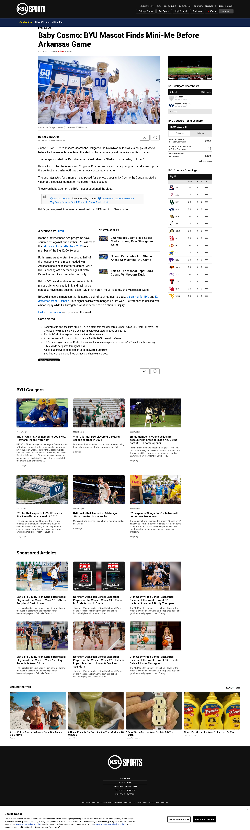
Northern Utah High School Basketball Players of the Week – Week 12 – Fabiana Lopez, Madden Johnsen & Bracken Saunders (98, 661)
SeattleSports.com (159, 802)
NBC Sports (198, 6)
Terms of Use (21, 824)
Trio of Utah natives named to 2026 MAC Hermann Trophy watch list (41, 438)
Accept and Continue (204, 819)
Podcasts (197, 11)
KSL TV (158, 6)
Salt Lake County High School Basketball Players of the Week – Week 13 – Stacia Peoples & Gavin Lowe (41, 600)
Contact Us (125, 782)
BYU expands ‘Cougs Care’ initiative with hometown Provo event (154, 515)
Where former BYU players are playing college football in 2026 (96, 438)
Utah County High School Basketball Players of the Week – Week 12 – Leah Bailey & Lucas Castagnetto (154, 660)
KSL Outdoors (184, 6)
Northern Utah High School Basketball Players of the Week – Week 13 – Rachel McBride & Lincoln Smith (98, 600)
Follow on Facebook (125, 790)
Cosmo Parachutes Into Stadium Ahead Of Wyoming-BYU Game (132, 258)
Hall (40, 312)
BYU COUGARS (44, 28)
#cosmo (106, 198)
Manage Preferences (179, 819)
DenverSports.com (109, 802)
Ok (247, 809)
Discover (209, 6)
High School (181, 11)
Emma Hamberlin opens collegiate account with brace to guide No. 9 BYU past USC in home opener (153, 440)
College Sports (146, 11)
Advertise (125, 778)
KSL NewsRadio (170, 6)
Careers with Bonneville (125, 786)
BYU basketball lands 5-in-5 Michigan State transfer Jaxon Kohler (95, 515)
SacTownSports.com (141, 802)
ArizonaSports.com (90, 802)
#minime (127, 198)
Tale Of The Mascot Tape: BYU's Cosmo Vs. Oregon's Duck (132, 272)
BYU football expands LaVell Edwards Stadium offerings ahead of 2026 (39, 515)
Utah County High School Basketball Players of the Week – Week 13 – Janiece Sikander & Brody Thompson (152, 600)
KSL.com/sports (146, 6)
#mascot (116, 198)
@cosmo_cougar (60, 198)
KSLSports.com (124, 802)
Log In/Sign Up (227, 6)
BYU (61, 231)
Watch (212, 11)
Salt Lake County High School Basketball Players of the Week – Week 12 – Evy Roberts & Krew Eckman (41, 660)
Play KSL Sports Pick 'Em (48, 22)
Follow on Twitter (125, 794)
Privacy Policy (34, 824)
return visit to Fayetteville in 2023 (63, 246)
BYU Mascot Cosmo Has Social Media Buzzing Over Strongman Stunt (132, 241)
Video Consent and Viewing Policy (109, 824)
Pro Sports (164, 11)
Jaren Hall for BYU (138, 296)
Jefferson (55, 312)
